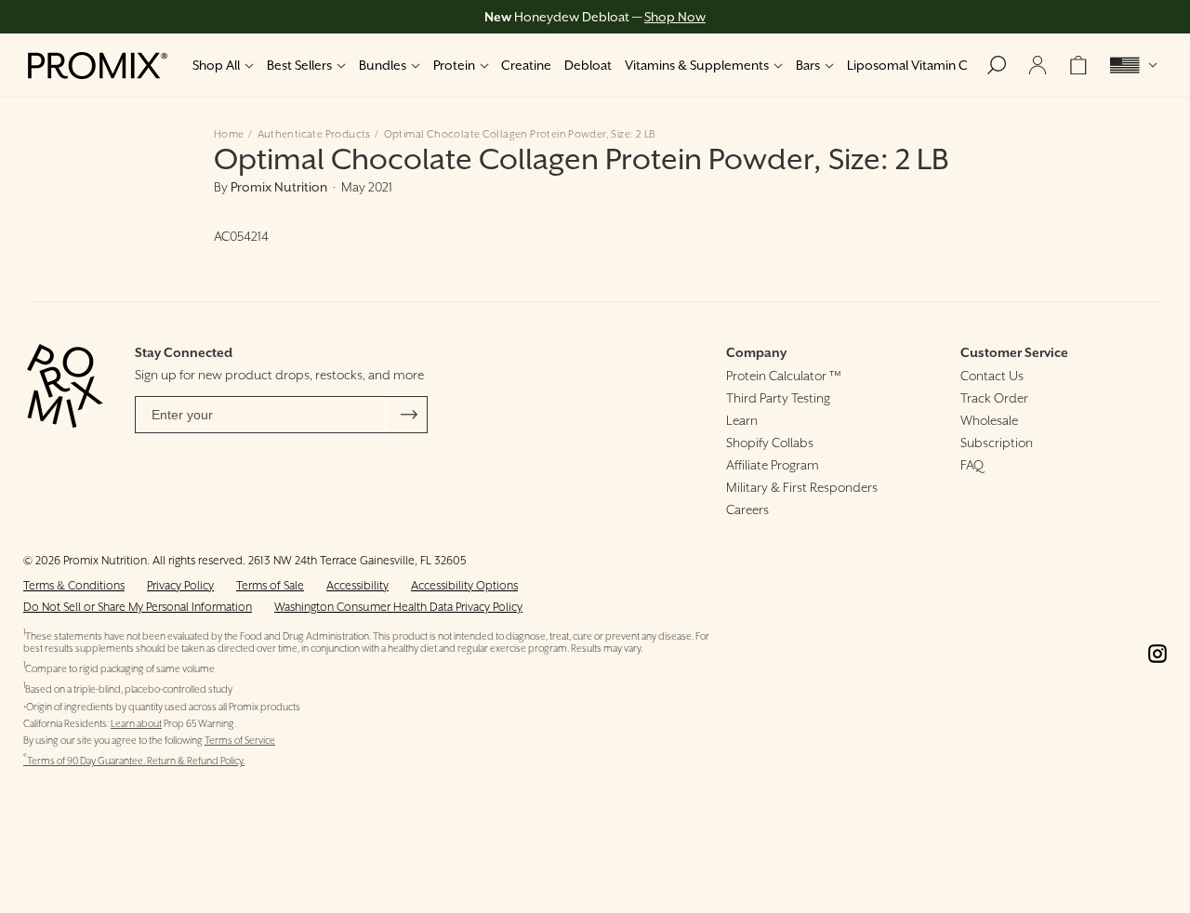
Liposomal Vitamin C (907, 65)
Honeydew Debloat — (595, 16)
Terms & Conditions (74, 585)
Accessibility (357, 585)
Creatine (526, 65)
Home (229, 133)
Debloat (588, 65)
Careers (747, 509)
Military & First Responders (802, 487)
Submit (409, 414)
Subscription (996, 442)
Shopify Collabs (769, 442)
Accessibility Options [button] (464, 585)
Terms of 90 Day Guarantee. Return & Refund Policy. (134, 761)
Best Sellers (299, 65)
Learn (742, 420)
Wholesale (989, 420)
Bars (808, 65)
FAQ (972, 464)
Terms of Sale (270, 585)
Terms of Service (240, 740)
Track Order (994, 398)
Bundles (382, 65)
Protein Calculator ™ (783, 375)
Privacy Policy (180, 585)
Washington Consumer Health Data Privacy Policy (398, 607)
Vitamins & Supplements (697, 65)
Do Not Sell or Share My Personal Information (137, 607)
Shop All (216, 65)
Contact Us (992, 375)
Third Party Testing (778, 398)
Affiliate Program (772, 464)
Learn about (136, 724)
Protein (454, 65)
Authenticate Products (314, 133)
